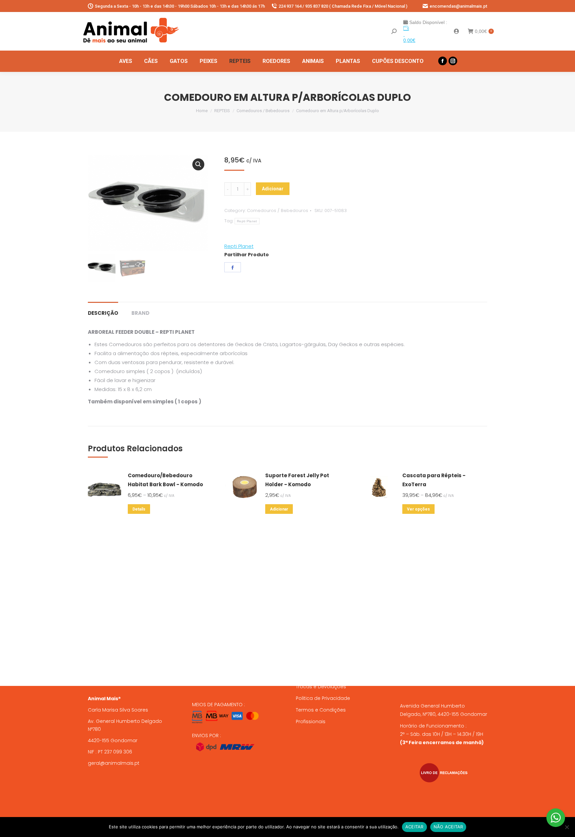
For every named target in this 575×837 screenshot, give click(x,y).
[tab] (103, 309)
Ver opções (418, 509)
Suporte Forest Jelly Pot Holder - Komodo (297, 480)
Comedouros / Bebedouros (277, 210)
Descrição (103, 313)
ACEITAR (414, 826)
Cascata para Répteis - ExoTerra (434, 480)
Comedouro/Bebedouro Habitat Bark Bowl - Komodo (165, 480)
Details (138, 509)
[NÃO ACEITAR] (566, 827)
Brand (140, 313)
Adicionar (273, 188)
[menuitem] (125, 61)
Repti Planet (247, 221)
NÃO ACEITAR (448, 826)
